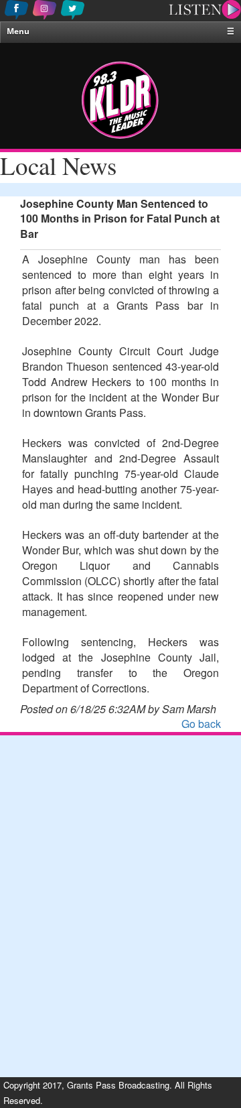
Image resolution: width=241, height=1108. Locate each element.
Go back (201, 723)
